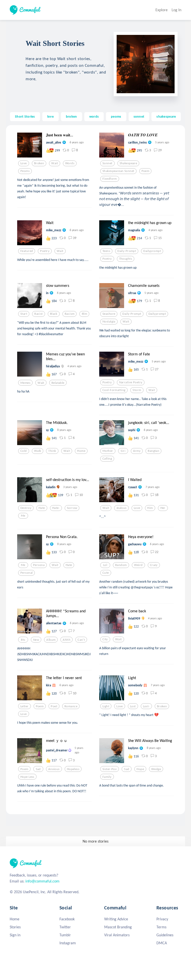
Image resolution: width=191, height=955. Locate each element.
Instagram (67, 943)
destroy (25, 508)
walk (37, 451)
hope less (27, 777)
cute (105, 572)
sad (38, 769)
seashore (108, 314)
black (53, 314)
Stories (15, 927)
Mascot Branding (118, 927)
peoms (116, 116)
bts (23, 639)
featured (26, 251)
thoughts (125, 258)
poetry (44, 251)
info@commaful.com (42, 881)
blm (84, 314)
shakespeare (166, 116)
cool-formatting (113, 390)
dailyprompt (152, 251)
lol (105, 565)
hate (42, 508)
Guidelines (164, 935)
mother (107, 451)
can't (81, 639)
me (23, 515)
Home (14, 919)
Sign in (15, 935)
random (121, 565)
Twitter (65, 927)
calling (107, 458)
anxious (54, 769)
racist (38, 314)
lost (133, 706)
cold (23, 451)
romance (70, 706)
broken (71, 116)
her (162, 508)
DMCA (161, 943)
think (52, 451)
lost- (146, 706)
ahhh (66, 639)
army (137, 451)
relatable (57, 383)
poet (54, 706)
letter (24, 706)
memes (25, 383)
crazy (154, 565)
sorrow (72, 508)
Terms (161, 927)
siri (123, 451)
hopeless (73, 769)
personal (26, 572)
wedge (156, 769)
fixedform (109, 178)
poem (145, 171)
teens (106, 251)
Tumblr (65, 935)
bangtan (153, 451)
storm (137, 390)
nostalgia (108, 321)
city (105, 639)
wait (54, 163)
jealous (121, 508)
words (94, 116)
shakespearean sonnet (118, 171)
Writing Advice (116, 919)
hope (140, 769)
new (36, 639)
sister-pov (109, 769)
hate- (56, 508)
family (107, 777)
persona (39, 565)
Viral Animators (117, 935)
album (50, 639)
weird (138, 565)
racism (70, 314)
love (50, 116)
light (105, 706)
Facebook (67, 919)
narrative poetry (131, 382)
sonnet (139, 116)
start (23, 314)
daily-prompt (126, 251)
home (81, 451)
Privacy (162, 919)
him (150, 508)
